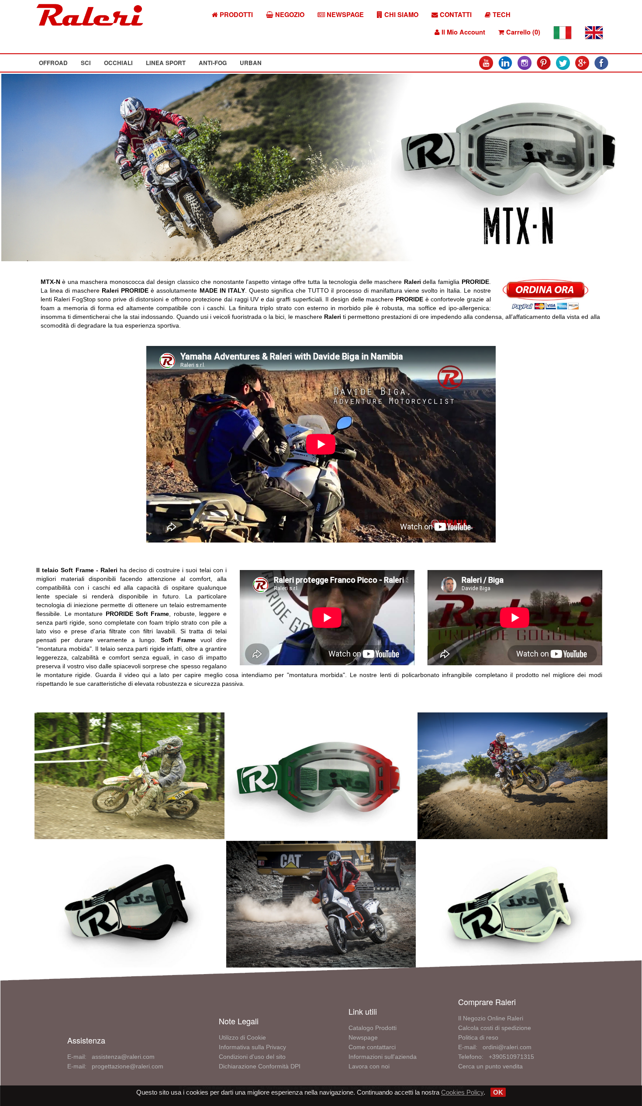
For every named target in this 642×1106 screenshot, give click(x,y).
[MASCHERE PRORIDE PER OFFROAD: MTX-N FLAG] (321, 775)
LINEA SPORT (166, 63)
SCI (86, 63)
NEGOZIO (288, 14)
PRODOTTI (235, 14)
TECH (501, 14)
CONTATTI (455, 14)
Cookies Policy (462, 1092)
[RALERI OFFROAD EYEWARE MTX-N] (129, 775)
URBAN (251, 63)
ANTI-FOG (213, 63)
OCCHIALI (118, 63)
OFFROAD (53, 63)
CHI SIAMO (400, 14)
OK (498, 1092)
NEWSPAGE (344, 14)
